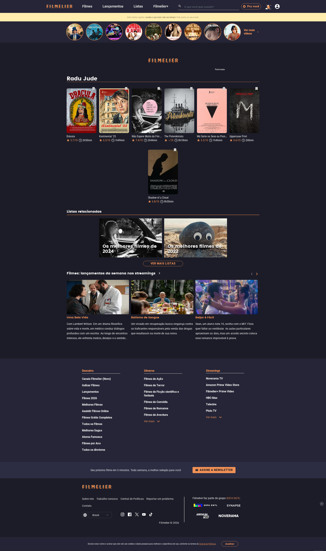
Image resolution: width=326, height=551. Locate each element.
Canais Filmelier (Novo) (96, 378)
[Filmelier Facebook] (129, 515)
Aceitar (229, 544)
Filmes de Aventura (156, 414)
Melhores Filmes (92, 404)
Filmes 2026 (89, 398)
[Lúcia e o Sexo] (232, 31)
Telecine (211, 404)
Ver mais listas (163, 263)
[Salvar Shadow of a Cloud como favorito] (175, 150)
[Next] (256, 273)
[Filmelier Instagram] (122, 515)
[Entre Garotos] (94, 31)
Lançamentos (90, 391)
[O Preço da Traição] (173, 31)
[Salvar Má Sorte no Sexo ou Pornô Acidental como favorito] (224, 89)
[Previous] (251, 273)
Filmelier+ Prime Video (220, 391)
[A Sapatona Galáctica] (114, 31)
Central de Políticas (207, 544)
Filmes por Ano (91, 443)
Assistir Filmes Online (95, 411)
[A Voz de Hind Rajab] (153, 31)
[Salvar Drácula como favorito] (94, 89)
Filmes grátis (144, 17)
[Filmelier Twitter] (137, 515)
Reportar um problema (160, 499)
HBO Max (212, 397)
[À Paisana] (212, 31)
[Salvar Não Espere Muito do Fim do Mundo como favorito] (159, 89)
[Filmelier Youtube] (144, 515)
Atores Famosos (92, 436)
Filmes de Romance (156, 408)
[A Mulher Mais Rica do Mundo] (192, 31)
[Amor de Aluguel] (133, 31)
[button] (107, 515)
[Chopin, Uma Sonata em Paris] (74, 31)
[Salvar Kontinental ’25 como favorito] (126, 89)
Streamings (213, 370)
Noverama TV (214, 378)
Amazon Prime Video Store (222, 385)
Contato (87, 506)
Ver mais (149, 421)
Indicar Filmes (90, 385)
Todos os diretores (93, 449)
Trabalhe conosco (107, 499)
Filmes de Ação (153, 378)
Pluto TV (211, 410)
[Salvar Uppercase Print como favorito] (257, 89)
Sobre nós (88, 499)
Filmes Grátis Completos (97, 417)
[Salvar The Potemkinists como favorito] (191, 89)
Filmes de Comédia (156, 402)
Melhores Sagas (92, 430)
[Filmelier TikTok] (151, 515)
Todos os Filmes (92, 424)
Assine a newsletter (216, 470)
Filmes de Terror (154, 385)
